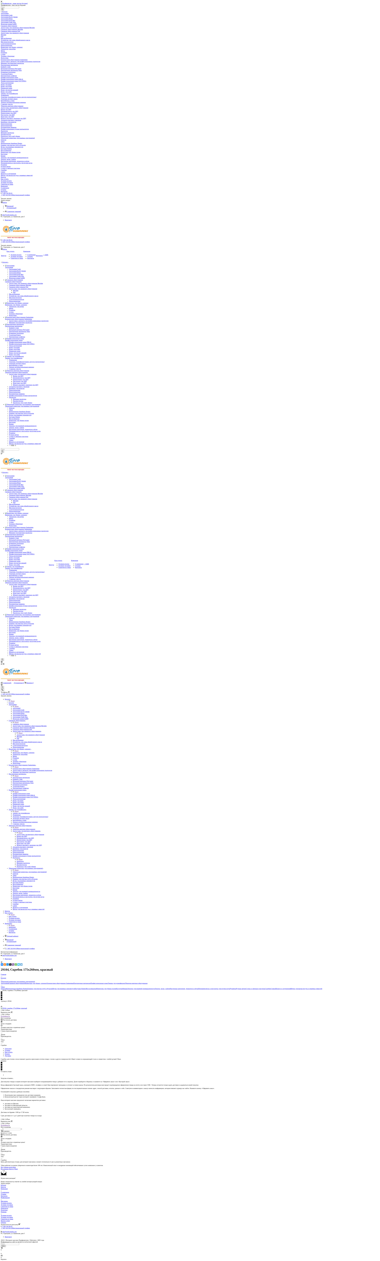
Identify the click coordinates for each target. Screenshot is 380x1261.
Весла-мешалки (91, 989)
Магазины (4, 1201)
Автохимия (16, 708)
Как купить (12, 916)
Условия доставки (7, 1205)
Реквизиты (4, 1208)
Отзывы (7, 1050)
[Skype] (18, 964)
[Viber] (13, 964)
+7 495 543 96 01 (6, 193)
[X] (10, 964)
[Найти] (2, 9)
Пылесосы (20, 861)
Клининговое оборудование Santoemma (26, 768)
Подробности (5, 1016)
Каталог (11, 703)
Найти (3, 1246)
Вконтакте (8, 220)
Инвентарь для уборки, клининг (24, 752)
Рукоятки (233, 989)
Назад (13, 701)
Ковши (125, 989)
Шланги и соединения (282, 989)
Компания (12, 927)
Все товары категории (8, 1167)
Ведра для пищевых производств (64, 989)
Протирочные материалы (21, 777)
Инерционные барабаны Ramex (17, 989)
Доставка (8, 1056)
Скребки (268, 989)
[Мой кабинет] (2, 662)
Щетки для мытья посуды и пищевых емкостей (306, 989)
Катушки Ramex (80, 989)
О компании (5, 1192)
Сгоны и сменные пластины (255, 989)
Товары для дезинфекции (21, 813)
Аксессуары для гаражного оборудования (31, 735)
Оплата (7, 1054)
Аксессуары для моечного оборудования (30, 834)
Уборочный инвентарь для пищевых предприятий (30, 872)
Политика (4, 1210)
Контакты (4, 1196)
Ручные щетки (241, 989)
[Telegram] (21, 964)
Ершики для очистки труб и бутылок (40, 989)
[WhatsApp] (16, 964)
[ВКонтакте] (2, 964)
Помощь (3, 1212)
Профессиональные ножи (21, 793)
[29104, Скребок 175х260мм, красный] (14, 1008)
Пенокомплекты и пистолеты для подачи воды (214, 989)
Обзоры (3, 1222)
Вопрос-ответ (5, 1221)
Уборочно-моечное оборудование (24, 829)
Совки (273, 989)
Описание (8, 1048)
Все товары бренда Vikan (9, 1169)
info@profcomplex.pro (9, 215)
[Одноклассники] (5, 964)
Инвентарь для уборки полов (106, 989)
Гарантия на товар (7, 1206)
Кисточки (119, 989)
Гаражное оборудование (21, 724)
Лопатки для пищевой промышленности (141, 989)
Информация (5, 1197)
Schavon (3, 989)
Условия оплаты (6, 1203)
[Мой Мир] (7, 964)
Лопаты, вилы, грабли (162, 989)
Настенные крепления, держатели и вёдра (184, 989)
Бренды (3, 1187)
